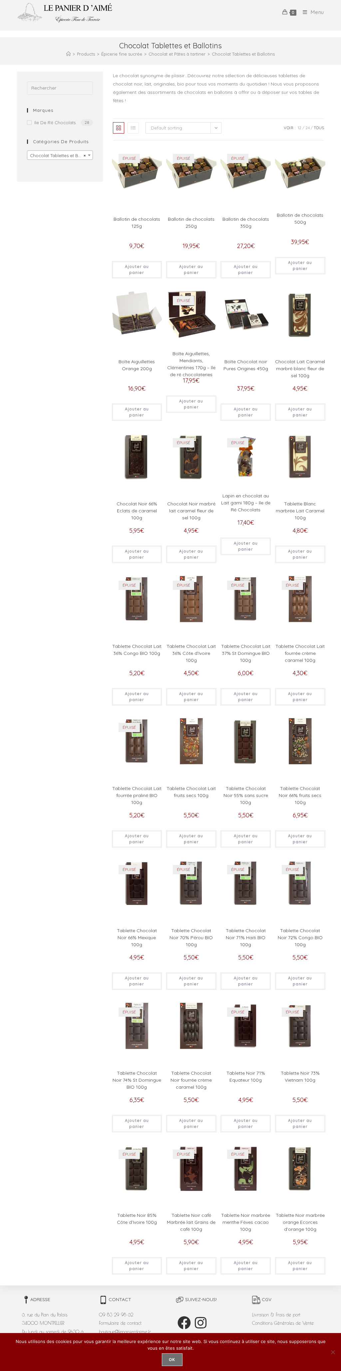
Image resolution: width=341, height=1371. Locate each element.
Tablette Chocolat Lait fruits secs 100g (191, 791)
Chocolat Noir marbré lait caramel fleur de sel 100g (191, 511)
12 (299, 127)
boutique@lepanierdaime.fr (125, 1331)
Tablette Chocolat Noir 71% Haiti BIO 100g (246, 938)
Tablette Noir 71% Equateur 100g (245, 1076)
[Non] (332, 1352)
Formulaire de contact (120, 1323)
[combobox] (60, 155)
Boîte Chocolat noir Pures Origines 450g (245, 365)
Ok (172, 1359)
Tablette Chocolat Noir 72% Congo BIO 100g (300, 938)
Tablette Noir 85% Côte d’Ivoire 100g (137, 1218)
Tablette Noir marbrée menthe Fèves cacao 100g (245, 1222)
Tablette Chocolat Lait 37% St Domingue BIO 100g (245, 653)
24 (307, 127)
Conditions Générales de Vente (283, 1323)
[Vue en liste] (133, 128)
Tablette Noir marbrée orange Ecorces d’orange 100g (300, 1222)
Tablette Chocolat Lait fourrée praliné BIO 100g (137, 795)
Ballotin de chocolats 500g (300, 218)
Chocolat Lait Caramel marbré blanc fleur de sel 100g (300, 369)
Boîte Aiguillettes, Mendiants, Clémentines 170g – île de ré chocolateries (191, 364)
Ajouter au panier (137, 269)
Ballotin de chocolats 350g (245, 222)
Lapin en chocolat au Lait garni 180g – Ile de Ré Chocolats (245, 503)
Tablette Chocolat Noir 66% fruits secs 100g (300, 795)
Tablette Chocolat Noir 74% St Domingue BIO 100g (137, 1080)
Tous (319, 127)
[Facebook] (184, 1323)
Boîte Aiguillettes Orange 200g (137, 365)
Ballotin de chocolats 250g (191, 222)
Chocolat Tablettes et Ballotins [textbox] (61, 155)
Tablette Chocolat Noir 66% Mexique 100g (137, 938)
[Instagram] (200, 1323)
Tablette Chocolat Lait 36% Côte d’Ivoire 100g (191, 653)
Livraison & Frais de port (276, 1314)
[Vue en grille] (118, 128)
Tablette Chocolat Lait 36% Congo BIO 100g (137, 649)
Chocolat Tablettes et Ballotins (243, 54)
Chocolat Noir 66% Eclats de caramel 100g (137, 511)
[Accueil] (68, 54)
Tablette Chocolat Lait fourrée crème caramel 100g (300, 653)
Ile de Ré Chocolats (55, 122)
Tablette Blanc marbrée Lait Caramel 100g (300, 511)
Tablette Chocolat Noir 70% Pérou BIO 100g (191, 938)
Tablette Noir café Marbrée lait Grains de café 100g (191, 1222)
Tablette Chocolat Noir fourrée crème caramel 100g (191, 1080)
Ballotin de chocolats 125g (137, 222)
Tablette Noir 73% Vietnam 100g (300, 1076)
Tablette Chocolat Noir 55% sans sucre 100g (245, 795)
